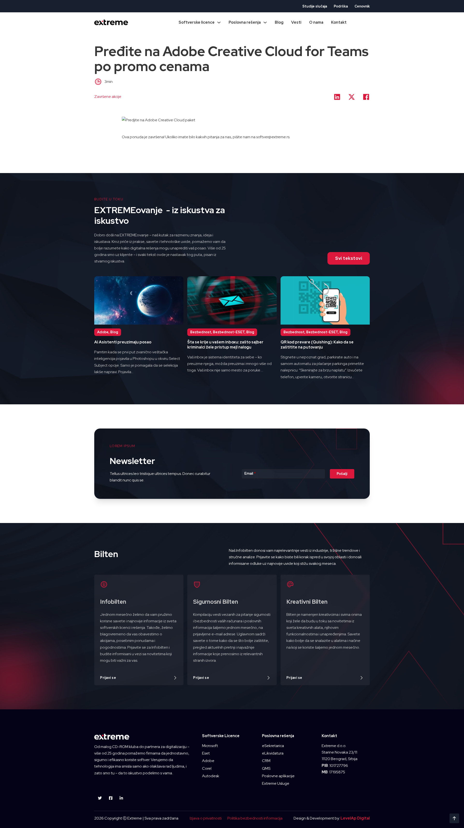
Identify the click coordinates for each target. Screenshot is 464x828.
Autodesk (210, 775)
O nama (316, 22)
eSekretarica (273, 745)
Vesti (296, 22)
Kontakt (339, 22)
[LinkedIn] (337, 97)
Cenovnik (362, 6)
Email (250, 473)
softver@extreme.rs (273, 136)
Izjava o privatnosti (206, 818)
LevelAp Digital (355, 818)
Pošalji (342, 474)
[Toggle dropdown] (219, 22)
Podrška (341, 6)
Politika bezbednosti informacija (255, 818)
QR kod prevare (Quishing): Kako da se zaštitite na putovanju (317, 345)
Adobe (208, 760)
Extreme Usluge (275, 783)
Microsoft (210, 745)
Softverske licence (197, 22)
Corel (206, 768)
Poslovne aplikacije (278, 775)
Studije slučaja (314, 6)
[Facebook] (366, 97)
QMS (266, 768)
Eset (206, 753)
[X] (351, 97)
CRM (266, 760)
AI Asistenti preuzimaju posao (122, 342)
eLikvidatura (272, 753)
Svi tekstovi (348, 258)
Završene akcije (107, 96)
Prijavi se (108, 677)
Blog (279, 22)
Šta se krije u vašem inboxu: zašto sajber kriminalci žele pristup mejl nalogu (225, 345)
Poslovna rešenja (245, 22)
